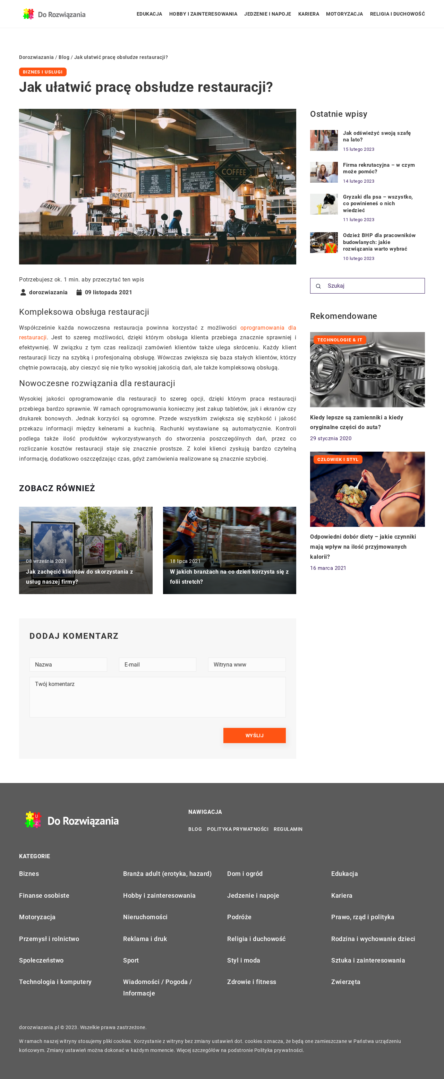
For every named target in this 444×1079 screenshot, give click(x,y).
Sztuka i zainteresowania (368, 960)
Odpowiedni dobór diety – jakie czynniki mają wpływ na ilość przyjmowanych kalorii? (363, 546)
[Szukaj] (318, 286)
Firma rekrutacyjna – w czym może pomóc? (379, 168)
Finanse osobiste (44, 895)
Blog (195, 829)
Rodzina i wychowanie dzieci (373, 938)
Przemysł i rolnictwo (49, 938)
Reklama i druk (145, 938)
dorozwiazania (48, 292)
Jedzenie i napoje (267, 14)
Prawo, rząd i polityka (362, 917)
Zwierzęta (346, 981)
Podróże (239, 917)
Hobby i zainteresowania (203, 14)
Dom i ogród (245, 873)
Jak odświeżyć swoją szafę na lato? (377, 136)
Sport (131, 960)
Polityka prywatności (237, 829)
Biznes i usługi (43, 72)
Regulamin (288, 829)
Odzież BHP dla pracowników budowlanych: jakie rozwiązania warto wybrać (379, 242)
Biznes (29, 873)
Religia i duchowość (397, 14)
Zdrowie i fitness (251, 981)
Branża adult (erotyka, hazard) (167, 873)
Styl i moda (244, 960)
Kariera (308, 14)
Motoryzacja (344, 14)
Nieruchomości (145, 917)
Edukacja (149, 14)
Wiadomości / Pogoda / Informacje (157, 987)
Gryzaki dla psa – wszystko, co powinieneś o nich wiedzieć (378, 204)
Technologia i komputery (55, 981)
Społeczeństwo (41, 960)
